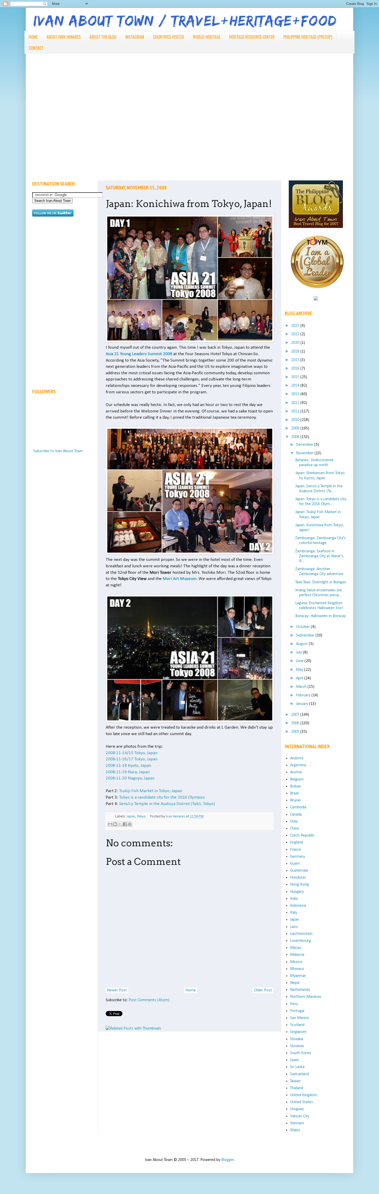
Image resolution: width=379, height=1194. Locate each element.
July (299, 652)
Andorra (296, 758)
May (300, 670)
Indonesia (298, 906)
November (305, 453)
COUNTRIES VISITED (168, 37)
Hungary (297, 892)
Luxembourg (300, 941)
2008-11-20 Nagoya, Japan (130, 778)
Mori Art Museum (179, 579)
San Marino (299, 1018)
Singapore (298, 1032)
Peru (294, 1004)
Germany (297, 857)
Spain (294, 1060)
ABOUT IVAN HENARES (63, 37)
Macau (295, 948)
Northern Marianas (305, 997)
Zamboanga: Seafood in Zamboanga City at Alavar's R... (319, 556)
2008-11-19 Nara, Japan (128, 772)
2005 (295, 732)
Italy (293, 913)
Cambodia (298, 807)
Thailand (296, 1088)
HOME (33, 37)
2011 (295, 411)
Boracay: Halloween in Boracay (320, 616)
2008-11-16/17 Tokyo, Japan (132, 759)
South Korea (300, 1053)
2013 (295, 394)
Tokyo (141, 816)
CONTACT (36, 48)
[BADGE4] (317, 293)
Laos (294, 927)
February (303, 695)
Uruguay (297, 1109)
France (295, 850)
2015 (295, 377)
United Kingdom (303, 1095)
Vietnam (297, 1123)
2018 (295, 351)
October (303, 627)
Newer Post (117, 990)
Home (190, 990)
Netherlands (300, 990)
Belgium (296, 779)
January (302, 704)
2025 (295, 326)
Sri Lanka (297, 1067)
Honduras (298, 877)
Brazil (294, 793)
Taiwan (295, 1081)
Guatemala (299, 871)
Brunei (295, 800)
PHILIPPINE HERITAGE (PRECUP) (307, 37)
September (306, 635)
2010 (295, 420)
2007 (295, 715)
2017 (295, 360)
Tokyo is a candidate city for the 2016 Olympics (162, 797)
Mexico (296, 962)
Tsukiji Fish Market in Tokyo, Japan (150, 791)
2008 (295, 437)
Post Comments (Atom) (149, 1000)
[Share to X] (119, 824)
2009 (295, 428)
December (305, 445)
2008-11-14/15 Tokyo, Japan (132, 753)
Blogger (227, 1160)
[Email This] (110, 824)
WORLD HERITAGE (206, 37)
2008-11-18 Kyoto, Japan (128, 765)
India (294, 899)
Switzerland (299, 1074)
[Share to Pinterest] (129, 824)
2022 (295, 334)
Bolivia (295, 786)
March (302, 687)
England (296, 842)
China (294, 828)
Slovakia (296, 1039)
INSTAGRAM (134, 37)
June (300, 661)
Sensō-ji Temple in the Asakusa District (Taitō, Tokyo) (167, 804)
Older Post (263, 990)
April (300, 678)
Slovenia (297, 1046)
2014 (295, 386)
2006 (295, 723)
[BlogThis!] (115, 824)
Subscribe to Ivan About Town (58, 451)
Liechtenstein (301, 934)
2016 (295, 369)
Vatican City (299, 1116)
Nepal (294, 983)
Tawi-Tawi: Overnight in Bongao (320, 582)
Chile (294, 821)
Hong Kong (299, 884)
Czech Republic (302, 835)
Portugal (297, 1011)
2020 (295, 343)
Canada (296, 815)
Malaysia (297, 955)
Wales (295, 1130)
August (302, 644)
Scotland (297, 1025)
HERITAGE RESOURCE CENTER (252, 37)
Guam (295, 864)
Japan (131, 816)
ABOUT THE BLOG (103, 37)
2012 (295, 403)
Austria (296, 772)
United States (301, 1102)
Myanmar (298, 976)
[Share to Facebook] (124, 824)
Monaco (297, 969)
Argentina (298, 765)
